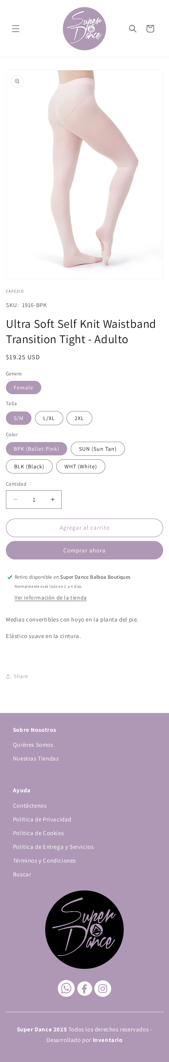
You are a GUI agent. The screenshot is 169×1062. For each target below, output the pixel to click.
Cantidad (16, 484)
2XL (79, 418)
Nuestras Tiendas (36, 758)
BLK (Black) (29, 466)
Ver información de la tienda (51, 597)
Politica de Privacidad (42, 819)
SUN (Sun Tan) (98, 448)
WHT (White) (80, 466)
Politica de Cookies (38, 833)
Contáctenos (30, 805)
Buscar (22, 874)
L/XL (49, 418)
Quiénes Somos (33, 744)
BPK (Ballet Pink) (36, 448)
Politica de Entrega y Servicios (53, 846)
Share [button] (21, 676)
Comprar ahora (84, 550)
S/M (19, 418)
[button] (15, 28)
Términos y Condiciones (44, 860)
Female (23, 387)
